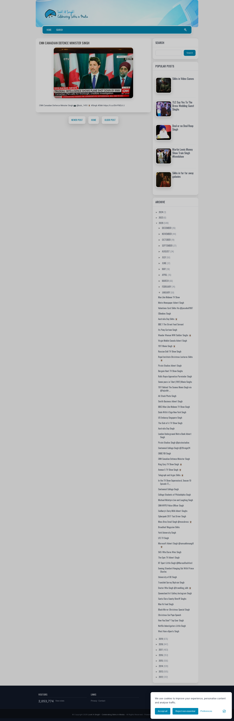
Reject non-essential (185, 711)
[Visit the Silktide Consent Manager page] (224, 711)
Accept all (162, 711)
